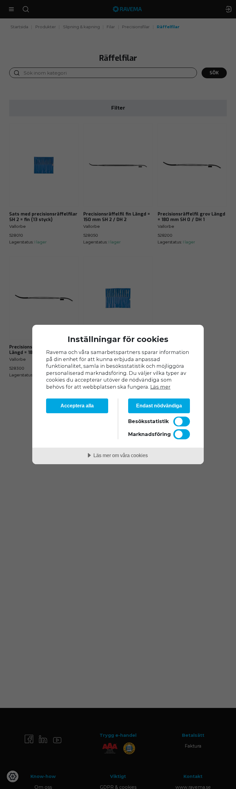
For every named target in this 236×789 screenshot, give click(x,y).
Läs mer (160, 387)
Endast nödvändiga (159, 405)
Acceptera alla (77, 405)
